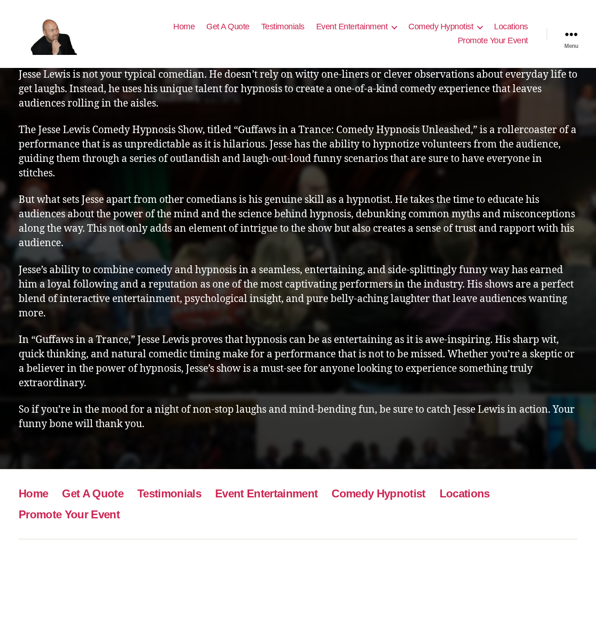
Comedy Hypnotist (440, 26)
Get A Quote (228, 26)
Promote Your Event (493, 40)
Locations (511, 26)
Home (184, 26)
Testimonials (283, 26)
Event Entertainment (352, 26)
